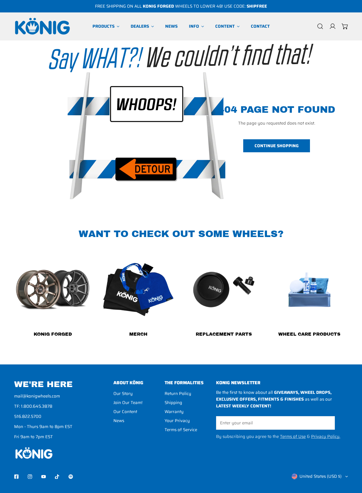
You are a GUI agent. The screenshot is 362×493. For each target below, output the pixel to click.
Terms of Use (293, 436)
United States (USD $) (320, 476)
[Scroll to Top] (351, 463)
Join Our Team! (128, 402)
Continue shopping (277, 145)
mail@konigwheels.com (37, 396)
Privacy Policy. (325, 436)
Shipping (173, 402)
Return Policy (178, 393)
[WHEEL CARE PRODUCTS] (309, 289)
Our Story (123, 393)
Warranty (174, 411)
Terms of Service (181, 429)
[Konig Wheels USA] (42, 26)
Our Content (125, 411)
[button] (345, 26)
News (118, 420)
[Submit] (327, 422)
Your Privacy (177, 420)
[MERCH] (138, 289)
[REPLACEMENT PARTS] (223, 289)
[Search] (320, 26)
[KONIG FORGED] (52, 289)
